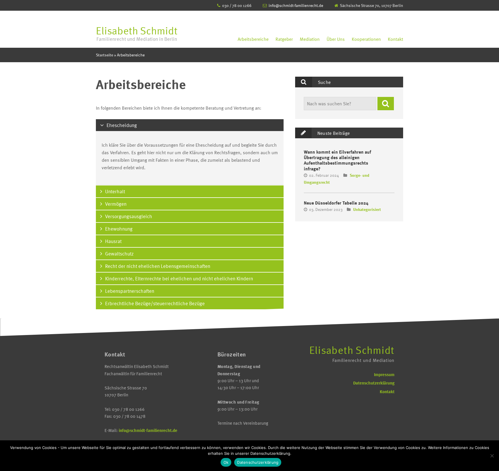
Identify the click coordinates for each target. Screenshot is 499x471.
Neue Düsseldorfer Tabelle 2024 (336, 202)
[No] (492, 456)
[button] (385, 103)
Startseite (104, 55)
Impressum (384, 374)
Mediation (310, 39)
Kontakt (395, 39)
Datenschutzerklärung (373, 383)
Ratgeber (284, 39)
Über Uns (336, 39)
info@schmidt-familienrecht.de (296, 5)
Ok (226, 462)
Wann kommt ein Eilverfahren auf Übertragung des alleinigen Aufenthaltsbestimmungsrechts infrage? (337, 160)
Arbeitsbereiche (253, 39)
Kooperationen (366, 39)
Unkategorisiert (367, 209)
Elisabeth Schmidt (137, 33)
